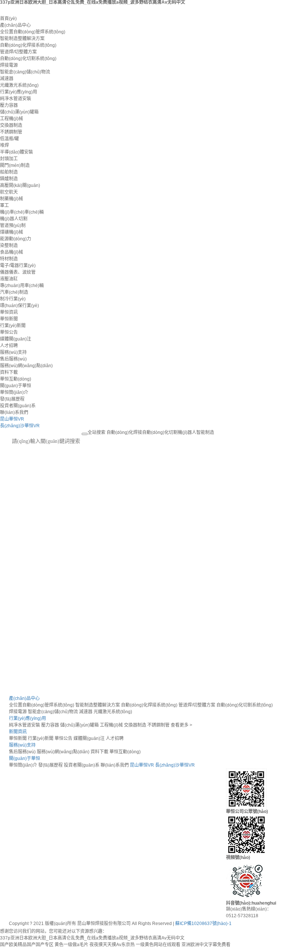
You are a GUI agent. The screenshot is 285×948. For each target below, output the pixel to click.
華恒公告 (9, 332)
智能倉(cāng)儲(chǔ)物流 (25, 72)
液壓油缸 (9, 279)
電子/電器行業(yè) (18, 265)
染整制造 (9, 245)
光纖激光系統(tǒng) (19, 85)
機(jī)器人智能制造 (196, 432)
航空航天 (9, 192)
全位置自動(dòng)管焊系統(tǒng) (32, 31)
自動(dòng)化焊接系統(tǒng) (28, 45)
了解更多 (19, 524)
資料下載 (9, 372)
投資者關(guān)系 (18, 405)
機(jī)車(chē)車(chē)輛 (22, 212)
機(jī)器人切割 (13, 218)
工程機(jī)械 (11, 118)
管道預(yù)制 (13, 225)
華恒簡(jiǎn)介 (14, 392)
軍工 (4, 205)
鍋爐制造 (9, 178)
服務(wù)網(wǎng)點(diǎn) (26, 365)
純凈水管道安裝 (15, 98)
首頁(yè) (8, 18)
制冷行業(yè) (13, 299)
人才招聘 (9, 345)
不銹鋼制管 (11, 132)
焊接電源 (9, 65)
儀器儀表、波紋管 (18, 272)
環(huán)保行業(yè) (19, 305)
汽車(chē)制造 (14, 292)
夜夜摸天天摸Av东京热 (112, 944)
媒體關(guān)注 (15, 339)
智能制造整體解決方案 (22, 38)
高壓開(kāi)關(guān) (20, 185)
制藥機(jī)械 (11, 198)
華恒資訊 (9, 312)
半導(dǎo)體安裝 (16, 152)
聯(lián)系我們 (14, 412)
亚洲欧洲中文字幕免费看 (205, 944)
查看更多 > (181, 725)
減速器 (6, 78)
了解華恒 (18, 655)
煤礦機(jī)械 (11, 232)
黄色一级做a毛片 (71, 944)
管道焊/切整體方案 (18, 52)
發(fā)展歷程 (12, 399)
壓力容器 (9, 105)
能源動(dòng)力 (15, 238)
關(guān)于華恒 (15, 385)
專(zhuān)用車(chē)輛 (22, 285)
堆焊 (4, 145)
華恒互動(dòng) (15, 379)
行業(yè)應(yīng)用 (18, 92)
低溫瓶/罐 (9, 138)
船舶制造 (9, 172)
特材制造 (9, 258)
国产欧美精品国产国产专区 (26, 944)
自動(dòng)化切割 (160, 432)
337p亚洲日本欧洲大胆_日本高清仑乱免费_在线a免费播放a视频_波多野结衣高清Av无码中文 (92, 938)
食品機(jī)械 (11, 252)
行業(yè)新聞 (13, 325)
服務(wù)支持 (13, 352)
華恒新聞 (9, 319)
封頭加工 (9, 158)
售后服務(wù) (13, 359)
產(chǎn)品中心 (15, 25)
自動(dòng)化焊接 (124, 432)
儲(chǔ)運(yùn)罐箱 (19, 112)
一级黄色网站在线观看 (158, 944)
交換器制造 (11, 125)
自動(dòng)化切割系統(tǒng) (28, 58)
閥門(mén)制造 (15, 165)
